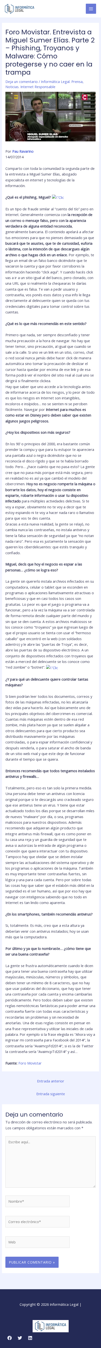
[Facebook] (9, 1338)
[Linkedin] (30, 1338)
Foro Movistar (30, 1063)
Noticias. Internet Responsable (30, 86)
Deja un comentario (21, 81)
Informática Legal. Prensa (62, 81)
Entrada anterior (50, 1080)
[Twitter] (20, 1338)
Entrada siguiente (50, 1093)
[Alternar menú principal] (91, 9)
